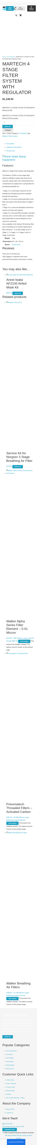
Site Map (7, 1135)
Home (4, 57)
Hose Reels (10, 1061)
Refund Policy (10, 1090)
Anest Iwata (16, 244)
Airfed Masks (10, 1065)
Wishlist (8, 1094)
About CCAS (10, 1109)
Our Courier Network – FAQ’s (15, 1098)
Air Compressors (11, 1051)
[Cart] (20, 15)
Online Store (10, 1080)
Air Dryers (9, 1054)
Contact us (9, 1113)
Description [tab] (10, 144)
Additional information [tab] (14, 147)
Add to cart (8, 126)
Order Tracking (11, 1083)
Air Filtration (11, 57)
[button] (16, 15)
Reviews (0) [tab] (10, 151)
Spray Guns (10, 1068)
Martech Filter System (10, 136)
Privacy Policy (10, 1087)
